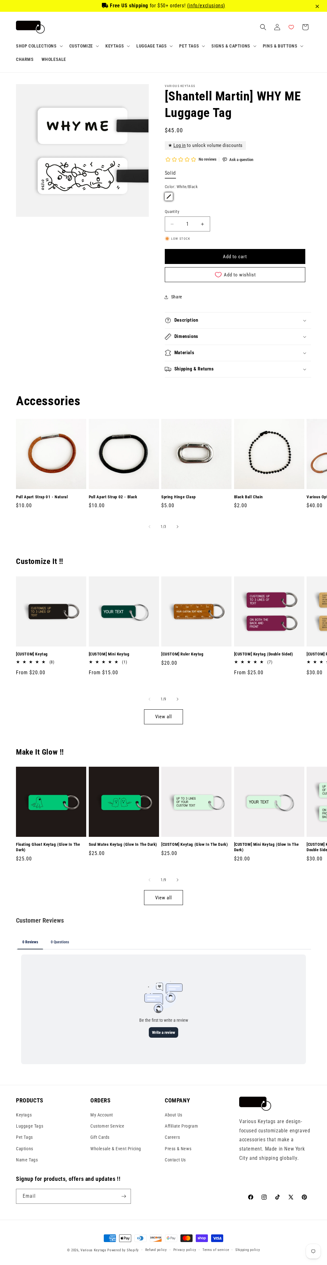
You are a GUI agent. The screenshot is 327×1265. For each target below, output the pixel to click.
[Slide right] (178, 527)
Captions (24, 1148)
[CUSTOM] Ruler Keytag (182, 654)
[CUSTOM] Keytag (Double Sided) (263, 654)
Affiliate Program (181, 1126)
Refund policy (156, 1250)
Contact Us (175, 1159)
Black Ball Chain (248, 496)
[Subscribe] (124, 1196)
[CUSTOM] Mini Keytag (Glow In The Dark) (266, 847)
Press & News (178, 1148)
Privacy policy (184, 1250)
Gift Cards (100, 1137)
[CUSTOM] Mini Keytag (109, 654)
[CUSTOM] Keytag (32, 654)
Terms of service (215, 1250)
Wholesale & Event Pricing (115, 1148)
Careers (172, 1137)
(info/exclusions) (206, 6)
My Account (101, 1114)
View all (163, 717)
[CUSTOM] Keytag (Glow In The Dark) (194, 844)
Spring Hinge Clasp (178, 496)
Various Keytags (93, 1250)
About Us (173, 1114)
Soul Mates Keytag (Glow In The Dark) (123, 844)
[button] (38, 46)
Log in (179, 145)
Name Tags (27, 1159)
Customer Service (107, 1126)
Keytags (24, 1114)
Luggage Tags (29, 1126)
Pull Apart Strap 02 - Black (113, 496)
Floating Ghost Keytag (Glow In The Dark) (48, 847)
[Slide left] (149, 527)
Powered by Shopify (123, 1250)
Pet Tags (24, 1137)
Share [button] (176, 296)
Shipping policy (247, 1250)
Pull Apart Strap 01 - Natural (42, 496)
